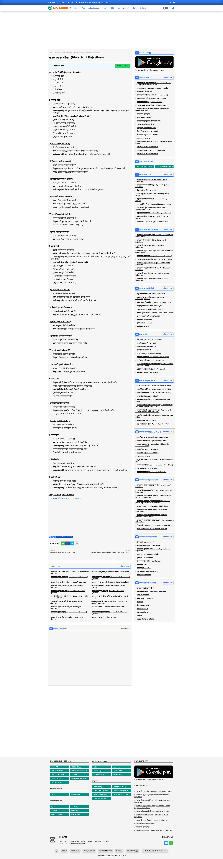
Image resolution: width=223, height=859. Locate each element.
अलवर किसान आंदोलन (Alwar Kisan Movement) (152, 529)
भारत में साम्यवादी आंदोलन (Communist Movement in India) (152, 400)
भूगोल (53, 794)
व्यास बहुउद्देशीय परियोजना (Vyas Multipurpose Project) (154, 204)
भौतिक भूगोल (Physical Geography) (102, 790)
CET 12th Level (56, 782)
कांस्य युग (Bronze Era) (144, 568)
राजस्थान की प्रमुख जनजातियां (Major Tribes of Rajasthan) (110, 582)
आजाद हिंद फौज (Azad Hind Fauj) (147, 396)
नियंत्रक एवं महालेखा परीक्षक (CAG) (147, 128)
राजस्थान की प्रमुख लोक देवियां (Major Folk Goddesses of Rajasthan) (109, 613)
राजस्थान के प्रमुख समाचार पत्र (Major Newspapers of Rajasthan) (153, 486)
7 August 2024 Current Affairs (147, 154)
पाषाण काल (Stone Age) (144, 575)
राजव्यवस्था (54, 810)
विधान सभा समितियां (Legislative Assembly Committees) (155, 465)
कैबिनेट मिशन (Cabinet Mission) (147, 420)
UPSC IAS (54, 767)
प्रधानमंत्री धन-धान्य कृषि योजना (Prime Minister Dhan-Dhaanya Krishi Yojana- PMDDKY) (153, 84)
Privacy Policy (74, 2)
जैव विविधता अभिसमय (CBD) (145, 320)
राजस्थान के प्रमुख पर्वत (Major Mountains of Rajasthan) (154, 791)
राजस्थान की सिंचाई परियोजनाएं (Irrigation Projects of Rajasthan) (152, 186)
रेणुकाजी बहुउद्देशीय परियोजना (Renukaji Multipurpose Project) (152, 200)
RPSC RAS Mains (57, 771)
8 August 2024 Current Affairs (147, 147)
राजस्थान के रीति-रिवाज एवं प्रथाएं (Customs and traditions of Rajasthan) (69, 572)
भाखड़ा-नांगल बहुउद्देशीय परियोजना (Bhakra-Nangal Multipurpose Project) (151, 208)
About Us (55, 2)
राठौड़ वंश (139, 616)
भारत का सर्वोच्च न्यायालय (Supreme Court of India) (153, 88)
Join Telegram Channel (144, 166)
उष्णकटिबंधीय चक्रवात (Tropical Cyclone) (149, 350)
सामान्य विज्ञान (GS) (123, 8)
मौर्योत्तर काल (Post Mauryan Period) (148, 561)
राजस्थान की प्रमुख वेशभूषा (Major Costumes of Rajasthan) (110, 572)
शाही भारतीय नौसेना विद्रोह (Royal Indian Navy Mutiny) (154, 424)
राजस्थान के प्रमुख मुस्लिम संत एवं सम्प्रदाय (104, 617)
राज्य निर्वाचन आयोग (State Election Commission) (152, 95)
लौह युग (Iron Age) (142, 564)
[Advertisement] (111, 30)
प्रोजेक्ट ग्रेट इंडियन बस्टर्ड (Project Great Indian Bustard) (155, 313)
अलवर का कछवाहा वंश (143, 595)
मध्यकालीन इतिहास (56, 814)
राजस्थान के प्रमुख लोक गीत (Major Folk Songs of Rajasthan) (65, 607)
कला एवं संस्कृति (98, 771)
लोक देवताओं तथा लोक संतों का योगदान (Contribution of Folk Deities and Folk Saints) (68, 597)
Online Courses (93, 8)
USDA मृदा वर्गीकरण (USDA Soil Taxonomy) (151, 369)
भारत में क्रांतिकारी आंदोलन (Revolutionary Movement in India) (154, 416)
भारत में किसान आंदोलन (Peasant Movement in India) (154, 389)
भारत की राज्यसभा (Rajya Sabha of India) (150, 102)
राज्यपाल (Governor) (143, 138)
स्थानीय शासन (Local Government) (148, 468)
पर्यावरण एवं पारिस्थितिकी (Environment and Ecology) (102, 794)
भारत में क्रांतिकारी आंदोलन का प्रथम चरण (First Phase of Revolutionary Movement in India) (153, 411)
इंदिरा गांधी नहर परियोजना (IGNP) (146, 190)
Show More (167, 77)
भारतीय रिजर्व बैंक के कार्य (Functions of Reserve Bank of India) (153, 142)
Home (51, 53)
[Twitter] (72, 543)
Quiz (134, 8)
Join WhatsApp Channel (165, 166)
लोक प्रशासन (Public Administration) (122, 790)
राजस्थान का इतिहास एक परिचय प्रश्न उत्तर (148, 121)
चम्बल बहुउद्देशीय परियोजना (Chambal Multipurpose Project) (151, 217)
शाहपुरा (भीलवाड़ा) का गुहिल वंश (145, 619)
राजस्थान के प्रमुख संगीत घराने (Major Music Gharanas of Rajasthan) (109, 597)
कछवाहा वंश (140, 602)
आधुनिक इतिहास (75, 794)
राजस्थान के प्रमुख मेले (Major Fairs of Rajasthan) (108, 607)
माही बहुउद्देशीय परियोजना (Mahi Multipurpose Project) (154, 213)
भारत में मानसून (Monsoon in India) (148, 347)
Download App (79, 8)
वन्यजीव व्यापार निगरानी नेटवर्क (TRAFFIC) (148, 316)
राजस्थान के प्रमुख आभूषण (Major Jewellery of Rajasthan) (69, 577)
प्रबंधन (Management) (101, 798)
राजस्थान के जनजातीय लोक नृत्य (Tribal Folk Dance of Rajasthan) (108, 586)
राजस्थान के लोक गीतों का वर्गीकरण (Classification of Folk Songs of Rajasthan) (109, 602)
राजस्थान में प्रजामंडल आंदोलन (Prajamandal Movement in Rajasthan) (153, 491)
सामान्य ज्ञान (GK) (108, 8)
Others (143, 8)
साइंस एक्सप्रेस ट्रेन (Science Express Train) (150, 309)
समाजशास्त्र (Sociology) (121, 794)
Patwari (74, 774)
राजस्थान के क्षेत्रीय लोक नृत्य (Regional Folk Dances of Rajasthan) (67, 592)
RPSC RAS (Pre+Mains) (79, 771)
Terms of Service (105, 851)
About (64, 851)
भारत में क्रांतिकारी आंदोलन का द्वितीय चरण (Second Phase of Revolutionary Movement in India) (153, 405)
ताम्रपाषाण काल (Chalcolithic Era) (147, 571)
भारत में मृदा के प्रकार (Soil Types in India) (150, 372)
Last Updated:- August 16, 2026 (99, 2)
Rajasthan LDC (56, 778)
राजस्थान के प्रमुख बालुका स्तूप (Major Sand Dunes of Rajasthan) (151, 796)
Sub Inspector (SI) (57, 774)
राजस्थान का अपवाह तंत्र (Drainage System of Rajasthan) (154, 830)
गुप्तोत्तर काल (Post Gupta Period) (147, 554)
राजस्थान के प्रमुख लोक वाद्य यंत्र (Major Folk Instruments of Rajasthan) (110, 578)
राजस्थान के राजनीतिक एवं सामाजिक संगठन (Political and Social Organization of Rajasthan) (152, 502)
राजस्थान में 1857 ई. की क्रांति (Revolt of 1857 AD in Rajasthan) (151, 816)
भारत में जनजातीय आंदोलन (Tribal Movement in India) (154, 386)
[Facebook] (67, 543)
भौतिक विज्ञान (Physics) (100, 787)
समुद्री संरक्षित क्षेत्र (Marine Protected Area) (151, 294)
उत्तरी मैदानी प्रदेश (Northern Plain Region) (150, 360)
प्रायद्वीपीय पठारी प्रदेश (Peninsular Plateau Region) (153, 357)
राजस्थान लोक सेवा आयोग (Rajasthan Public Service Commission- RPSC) (152, 109)
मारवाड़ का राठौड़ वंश (142, 612)
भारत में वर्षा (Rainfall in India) (146, 343)
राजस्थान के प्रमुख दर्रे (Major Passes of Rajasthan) (152, 820)
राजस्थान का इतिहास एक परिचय (145, 124)
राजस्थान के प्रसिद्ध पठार (143, 114)
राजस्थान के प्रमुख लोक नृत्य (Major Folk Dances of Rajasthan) (107, 592)
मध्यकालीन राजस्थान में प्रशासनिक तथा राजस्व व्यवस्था (151, 591)
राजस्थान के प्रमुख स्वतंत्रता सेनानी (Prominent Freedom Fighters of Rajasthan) (153, 496)
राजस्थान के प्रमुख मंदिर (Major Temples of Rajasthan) (68, 582)
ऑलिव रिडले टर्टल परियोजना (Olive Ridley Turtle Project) (154, 302)
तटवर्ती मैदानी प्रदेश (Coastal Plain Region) (150, 353)
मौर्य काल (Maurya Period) (145, 542)
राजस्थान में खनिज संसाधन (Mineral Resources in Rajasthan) (151, 180)
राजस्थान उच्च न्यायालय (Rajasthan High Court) (151, 105)
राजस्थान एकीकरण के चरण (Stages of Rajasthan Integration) (151, 510)
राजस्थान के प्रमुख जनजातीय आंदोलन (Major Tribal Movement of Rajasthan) (151, 516)
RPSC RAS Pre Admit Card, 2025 (148, 117)
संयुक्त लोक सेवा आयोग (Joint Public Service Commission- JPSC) (154, 460)
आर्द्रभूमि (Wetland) (143, 326)
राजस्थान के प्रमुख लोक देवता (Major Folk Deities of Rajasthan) (66, 618)
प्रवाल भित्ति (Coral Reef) (144, 323)
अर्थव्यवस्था (74, 807)
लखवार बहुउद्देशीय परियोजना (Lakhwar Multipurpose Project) (152, 194)
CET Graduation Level (78, 778)
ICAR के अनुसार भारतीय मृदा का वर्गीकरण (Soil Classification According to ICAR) (154, 365)
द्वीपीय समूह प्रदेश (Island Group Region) (149, 340)
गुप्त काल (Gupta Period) (145, 558)
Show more (124, 566)
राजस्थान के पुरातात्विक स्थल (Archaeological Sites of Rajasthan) (152, 550)
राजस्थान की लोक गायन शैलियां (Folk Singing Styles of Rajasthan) (66, 602)
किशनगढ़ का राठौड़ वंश (143, 605)
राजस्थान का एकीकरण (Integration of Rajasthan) (152, 506)
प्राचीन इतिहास (75, 810)
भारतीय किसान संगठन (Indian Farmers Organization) (154, 393)
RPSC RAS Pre (76, 767)
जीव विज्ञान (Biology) (120, 787)
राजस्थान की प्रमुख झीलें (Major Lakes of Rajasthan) (153, 222)
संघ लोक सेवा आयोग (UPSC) (145, 91)
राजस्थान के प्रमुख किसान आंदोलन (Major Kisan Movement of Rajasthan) (154, 521)
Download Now (122, 66)
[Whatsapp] (63, 543)
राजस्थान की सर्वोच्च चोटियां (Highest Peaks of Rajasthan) (153, 811)
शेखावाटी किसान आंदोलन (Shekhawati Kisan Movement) (154, 525)
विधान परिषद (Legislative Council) (147, 131)
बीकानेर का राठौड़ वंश (142, 609)
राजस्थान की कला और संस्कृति (63, 53)
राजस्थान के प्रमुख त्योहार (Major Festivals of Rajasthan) (69, 612)
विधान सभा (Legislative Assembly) (148, 135)
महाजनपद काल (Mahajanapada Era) (148, 545)
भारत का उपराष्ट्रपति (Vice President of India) (151, 98)
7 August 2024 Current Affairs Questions (151, 150)
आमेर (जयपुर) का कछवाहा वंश (145, 598)
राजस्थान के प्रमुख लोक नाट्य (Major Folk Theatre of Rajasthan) (66, 586)
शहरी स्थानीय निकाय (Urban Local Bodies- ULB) (152, 472)
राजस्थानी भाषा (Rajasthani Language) (67, 498)
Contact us (64, 2)
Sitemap (84, 2)
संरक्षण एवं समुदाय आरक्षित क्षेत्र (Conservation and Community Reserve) (151, 298)
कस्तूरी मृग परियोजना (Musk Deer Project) (149, 306)
